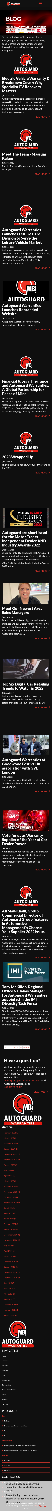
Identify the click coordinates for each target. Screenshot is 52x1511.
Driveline (7, 1470)
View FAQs (39, 1091)
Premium (7, 1431)
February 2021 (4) (11, 1224)
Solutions (5, 1365)
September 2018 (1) (12, 1278)
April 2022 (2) (9, 1176)
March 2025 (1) (10, 1138)
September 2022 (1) (12, 1159)
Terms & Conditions (9, 1390)
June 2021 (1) (9, 1208)
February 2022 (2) (11, 1186)
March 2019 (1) (10, 1256)
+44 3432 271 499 (13, 1087)
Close (43, 1506)
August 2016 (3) (10, 1315)
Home (4, 1356)
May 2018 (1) (9, 1294)
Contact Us (6, 1380)
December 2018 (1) (12, 1272)
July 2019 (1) (9, 1245)
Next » (26, 1047)
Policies (4, 1394)
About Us (5, 1370)
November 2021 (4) (12, 1192)
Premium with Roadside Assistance (16, 1426)
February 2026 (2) (11, 1133)
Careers (5, 1404)
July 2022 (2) (9, 1170)
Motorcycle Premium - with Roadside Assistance (20, 1450)
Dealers (5, 1361)
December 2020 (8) (12, 1235)
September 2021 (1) (12, 1202)
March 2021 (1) (10, 1218)
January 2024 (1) (11, 1149)
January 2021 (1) (11, 1229)
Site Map (5, 1399)
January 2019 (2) (11, 1267)
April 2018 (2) (9, 1299)
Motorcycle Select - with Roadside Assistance (20, 1445)
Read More (41, 116)
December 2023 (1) (12, 1154)
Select (6, 1436)
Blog (3, 1375)
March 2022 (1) (10, 1181)
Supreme (7, 1465)
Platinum (7, 1421)
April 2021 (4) (9, 1213)
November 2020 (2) (12, 1240)
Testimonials (6, 1385)
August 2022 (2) (10, 1165)
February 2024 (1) (11, 1143)
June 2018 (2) (9, 1288)
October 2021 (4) (11, 1197)
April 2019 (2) (9, 1251)
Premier (7, 1460)
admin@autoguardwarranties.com (21, 1080)
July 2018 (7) (9, 1283)
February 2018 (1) (11, 1304)
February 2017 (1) (11, 1310)
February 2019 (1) (11, 1261)
